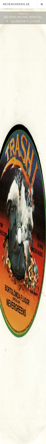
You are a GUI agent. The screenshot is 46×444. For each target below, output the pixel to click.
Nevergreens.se (16, 4)
